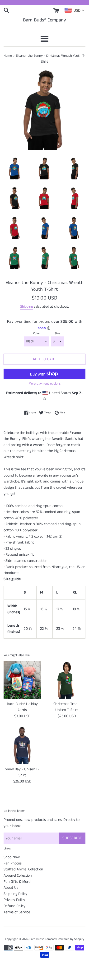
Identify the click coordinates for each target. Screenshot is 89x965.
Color (36, 333)
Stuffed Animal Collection (23, 869)
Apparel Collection (18, 875)
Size (57, 333)
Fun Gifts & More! (17, 881)
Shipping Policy (15, 894)
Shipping (26, 306)
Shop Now (12, 857)
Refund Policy (14, 906)
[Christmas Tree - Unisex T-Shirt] (67, 680)
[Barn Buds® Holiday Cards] (22, 680)
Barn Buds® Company (44, 20)
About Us (11, 887)
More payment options (45, 383)
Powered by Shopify (71, 939)
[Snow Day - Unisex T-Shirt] (22, 745)
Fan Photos (13, 863)
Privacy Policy (14, 900)
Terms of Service (17, 912)
